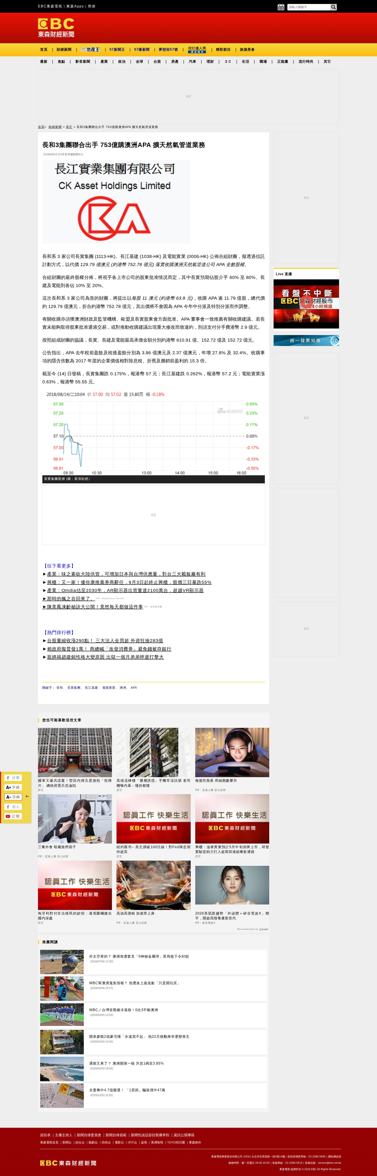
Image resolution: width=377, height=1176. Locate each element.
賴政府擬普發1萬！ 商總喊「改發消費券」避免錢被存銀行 (109, 648)
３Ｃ (228, 61)
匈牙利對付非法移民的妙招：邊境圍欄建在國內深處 (75, 915)
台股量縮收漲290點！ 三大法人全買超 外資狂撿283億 (105, 640)
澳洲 (123, 687)
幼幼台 (106, 1142)
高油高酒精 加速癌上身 (136, 913)
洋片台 (132, 1142)
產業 (104, 61)
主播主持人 (63, 1135)
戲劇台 (93, 1142)
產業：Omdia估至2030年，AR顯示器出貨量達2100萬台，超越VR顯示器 (125, 590)
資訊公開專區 (184, 1135)
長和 (60, 687)
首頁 (44, 49)
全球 (139, 61)
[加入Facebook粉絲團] (13, 809)
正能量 (282, 61)
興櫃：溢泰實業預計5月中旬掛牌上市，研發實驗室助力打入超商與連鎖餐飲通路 (232, 849)
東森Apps (75, 6)
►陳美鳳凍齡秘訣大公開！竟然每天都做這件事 (92, 606)
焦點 (61, 61)
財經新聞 (64, 49)
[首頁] (56, 27)
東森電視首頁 (49, 1142)
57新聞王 (117, 49)
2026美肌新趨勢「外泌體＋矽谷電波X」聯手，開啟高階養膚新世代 (232, 915)
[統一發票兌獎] (306, 345)
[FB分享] (13, 780)
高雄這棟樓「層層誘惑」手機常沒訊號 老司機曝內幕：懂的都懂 (153, 783)
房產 (175, 61)
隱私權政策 (334, 1156)
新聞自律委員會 (89, 1135)
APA (134, 687)
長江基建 (91, 687)
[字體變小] (13, 799)
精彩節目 (223, 49)
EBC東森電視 (50, 6)
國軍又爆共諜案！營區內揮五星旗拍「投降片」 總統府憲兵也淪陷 (75, 783)
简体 (92, 6)
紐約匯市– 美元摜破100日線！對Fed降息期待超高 (153, 849)
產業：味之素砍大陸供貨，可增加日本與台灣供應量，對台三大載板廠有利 (126, 573)
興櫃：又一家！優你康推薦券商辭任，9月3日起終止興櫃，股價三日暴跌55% (129, 582)
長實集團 (74, 687)
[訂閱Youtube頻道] (13, 818)
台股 (157, 61)
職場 (263, 61)
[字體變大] (13, 789)
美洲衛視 (157, 1142)
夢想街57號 (168, 49)
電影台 (119, 1142)
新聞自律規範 (116, 1135)
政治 (122, 61)
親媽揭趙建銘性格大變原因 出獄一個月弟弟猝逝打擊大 (105, 656)
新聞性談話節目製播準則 (150, 1135)
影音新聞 (82, 61)
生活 (245, 61)
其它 (327, 61)
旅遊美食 (247, 49)
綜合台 (80, 1142)
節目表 (45, 1135)
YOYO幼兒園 (176, 1142)
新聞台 (67, 1142)
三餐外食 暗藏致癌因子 (57, 847)
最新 (44, 61)
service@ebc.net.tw (329, 1162)
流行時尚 (306, 61)
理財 (210, 61)
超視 (144, 1142)
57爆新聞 (142, 49)
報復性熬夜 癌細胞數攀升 (216, 780)
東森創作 (195, 1142)
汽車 (192, 61)
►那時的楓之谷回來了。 (68, 598)
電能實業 (108, 687)
